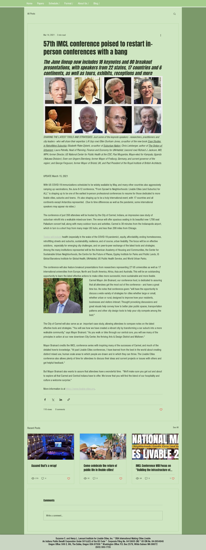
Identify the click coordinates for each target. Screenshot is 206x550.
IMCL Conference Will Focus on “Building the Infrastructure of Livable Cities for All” (153, 468)
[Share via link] (68, 399)
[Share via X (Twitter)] (52, 399)
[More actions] (161, 35)
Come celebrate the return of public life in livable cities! (100, 468)
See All (176, 427)
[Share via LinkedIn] (60, 399)
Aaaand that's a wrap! (44, 466)
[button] (174, 13)
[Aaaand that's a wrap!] (51, 447)
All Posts (31, 13)
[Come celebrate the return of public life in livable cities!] (103, 447)
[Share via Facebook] (45, 399)
